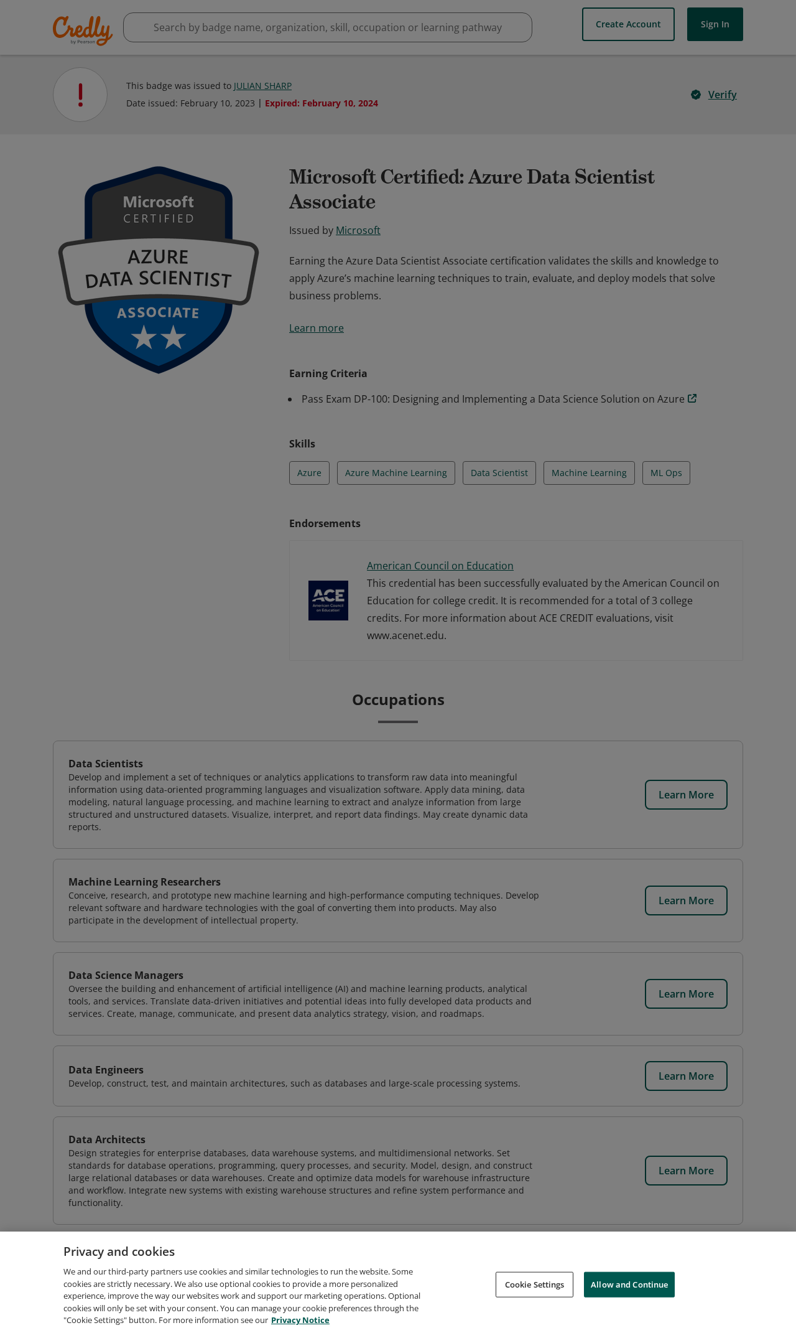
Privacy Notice (300, 1320)
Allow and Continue (629, 1283)
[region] (398, 1282)
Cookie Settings (535, 1283)
